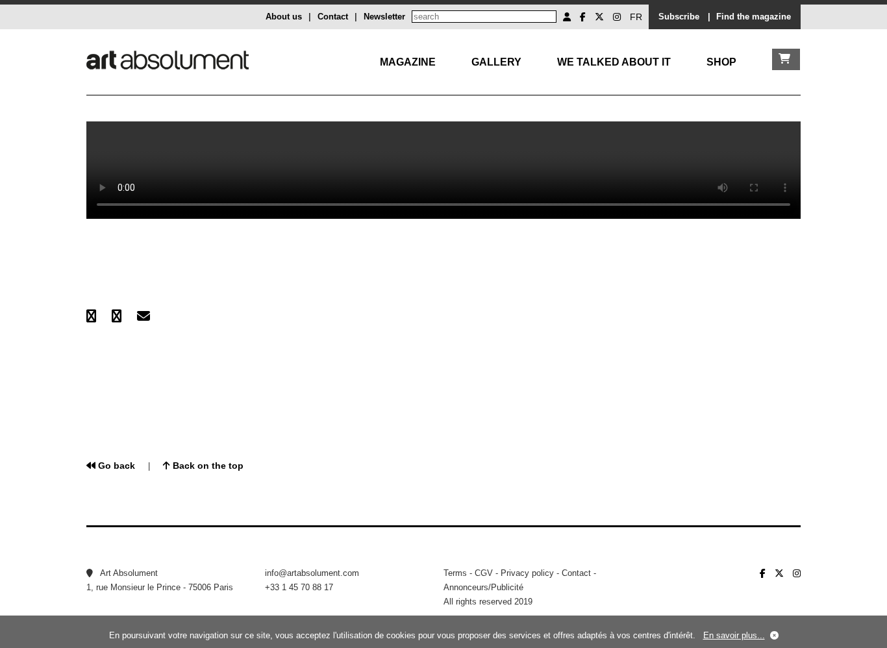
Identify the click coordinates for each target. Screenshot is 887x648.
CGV (484, 573)
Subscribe (678, 16)
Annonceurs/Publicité (483, 587)
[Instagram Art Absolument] (617, 17)
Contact (333, 16)
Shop (721, 62)
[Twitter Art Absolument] (599, 17)
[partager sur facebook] (91, 316)
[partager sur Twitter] (116, 316)
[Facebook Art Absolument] (583, 17)
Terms (455, 573)
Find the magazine (753, 16)
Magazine (408, 62)
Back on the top (207, 465)
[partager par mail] (143, 316)
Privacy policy (527, 573)
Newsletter (384, 16)
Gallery (496, 62)
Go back (115, 465)
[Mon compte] (567, 17)
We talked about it (614, 62)
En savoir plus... (734, 635)
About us (284, 16)
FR (636, 17)
